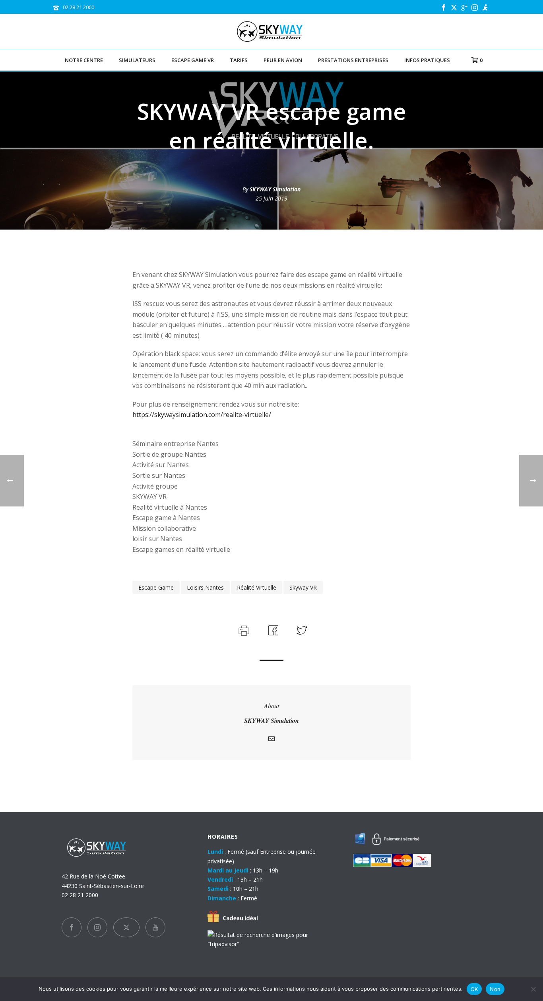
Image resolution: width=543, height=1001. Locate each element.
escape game (156, 587)
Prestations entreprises (353, 60)
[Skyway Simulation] (271, 32)
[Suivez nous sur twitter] (126, 927)
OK (474, 989)
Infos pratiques (427, 60)
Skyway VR (303, 587)
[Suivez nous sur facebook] (71, 927)
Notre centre (84, 60)
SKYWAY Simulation (275, 189)
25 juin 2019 (271, 198)
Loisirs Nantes (205, 587)
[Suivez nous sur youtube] (155, 927)
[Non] (533, 989)
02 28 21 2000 (78, 7)
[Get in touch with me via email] (271, 740)
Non (495, 989)
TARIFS (239, 60)
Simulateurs (137, 60)
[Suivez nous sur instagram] (97, 927)
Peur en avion (283, 60)
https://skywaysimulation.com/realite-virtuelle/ (201, 414)
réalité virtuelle (256, 587)
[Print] (243, 629)
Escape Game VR (192, 60)
